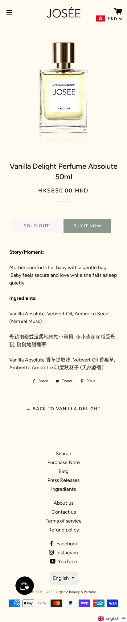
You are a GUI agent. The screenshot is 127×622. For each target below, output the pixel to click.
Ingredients (63, 489)
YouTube (67, 561)
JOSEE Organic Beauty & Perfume (70, 592)
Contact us (63, 512)
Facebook (66, 544)
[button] (112, 618)
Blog (63, 471)
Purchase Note (63, 462)
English (61, 578)
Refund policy (63, 530)
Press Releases (63, 480)
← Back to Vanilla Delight (63, 409)
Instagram (66, 552)
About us (63, 503)
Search (63, 453)
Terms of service (64, 521)
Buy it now (87, 226)
